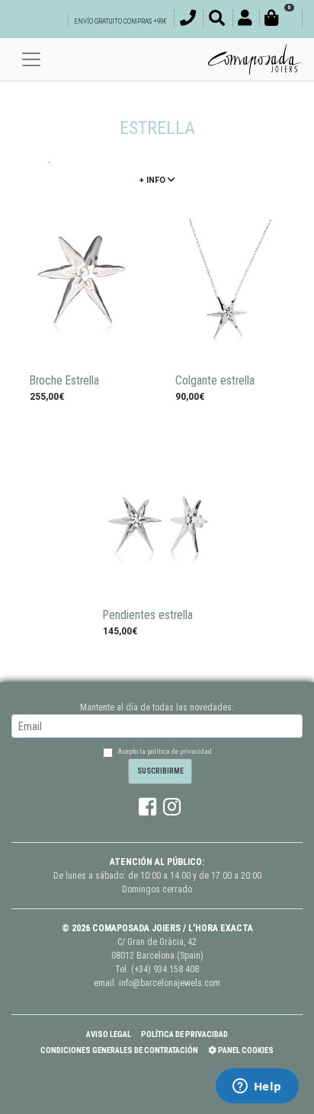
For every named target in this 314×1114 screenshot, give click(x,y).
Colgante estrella (215, 381)
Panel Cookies (245, 1050)
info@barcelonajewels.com (169, 983)
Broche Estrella (64, 381)
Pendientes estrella (148, 615)
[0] (280, 20)
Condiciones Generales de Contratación (119, 1050)
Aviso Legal (108, 1034)
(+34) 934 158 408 (165, 969)
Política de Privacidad (184, 1034)
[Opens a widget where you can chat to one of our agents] (257, 1087)
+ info (153, 180)
